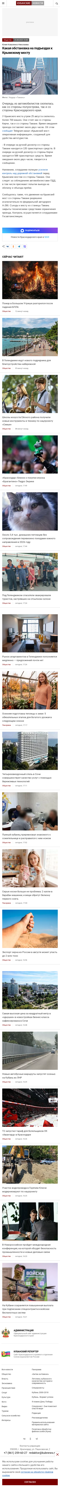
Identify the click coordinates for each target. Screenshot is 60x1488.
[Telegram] (19, 246)
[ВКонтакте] (7, 246)
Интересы (6, 1420)
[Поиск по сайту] (56, 3)
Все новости (7, 1369)
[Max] (24, 246)
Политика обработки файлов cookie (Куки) (41, 1430)
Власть (5, 1379)
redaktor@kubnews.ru (42, 1452)
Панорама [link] (6, 725)
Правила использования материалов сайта (43, 1423)
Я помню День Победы (42, 1402)
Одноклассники (30, 1439)
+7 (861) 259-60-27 (15, 1452)
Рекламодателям (40, 1418)
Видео (4, 1406)
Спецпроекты (38, 1388)
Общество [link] (6, 311)
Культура (6, 1397)
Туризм (5, 1411)
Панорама (36, 1369)
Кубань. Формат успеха (42, 1397)
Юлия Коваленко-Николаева (15, 44)
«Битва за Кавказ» (40, 1374)
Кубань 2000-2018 (40, 1392)
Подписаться (32, 230)
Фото (4, 1402)
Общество (8, 40)
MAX (47, 237)
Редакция (36, 1413)
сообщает (7, 131)
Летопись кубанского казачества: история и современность (42, 1381)
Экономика (7, 1383)
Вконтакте (24, 1439)
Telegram (36, 1439)
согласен (30, 1482)
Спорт (4, 1392)
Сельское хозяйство (11, 1416)
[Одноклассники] (13, 246)
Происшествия (8, 1388)
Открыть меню (3, 3)
